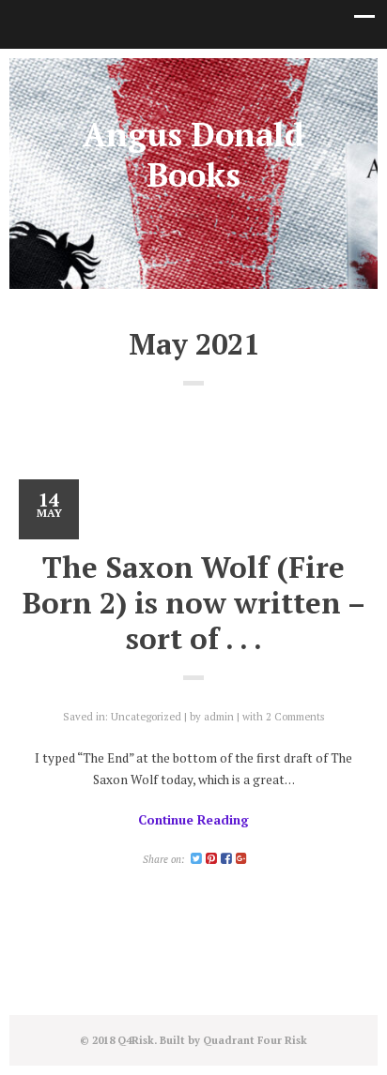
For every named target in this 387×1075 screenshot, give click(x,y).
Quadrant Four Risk (255, 1040)
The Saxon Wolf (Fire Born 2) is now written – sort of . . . (194, 603)
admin (219, 716)
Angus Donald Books (193, 154)
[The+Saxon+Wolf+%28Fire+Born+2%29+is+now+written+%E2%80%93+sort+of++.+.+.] (196, 858)
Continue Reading (193, 819)
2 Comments (295, 716)
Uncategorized (146, 716)
